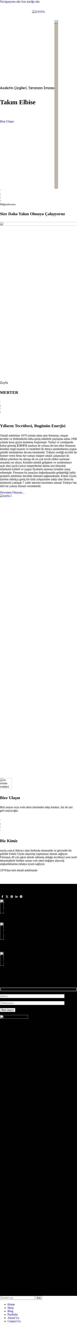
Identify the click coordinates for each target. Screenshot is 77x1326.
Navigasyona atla (10, 1)
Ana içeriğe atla (30, 1)
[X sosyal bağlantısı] (6, 896)
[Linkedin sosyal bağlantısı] (16, 896)
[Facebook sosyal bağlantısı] (2, 896)
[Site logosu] (38, 11)
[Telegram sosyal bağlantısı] (21, 896)
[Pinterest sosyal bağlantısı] (11, 896)
